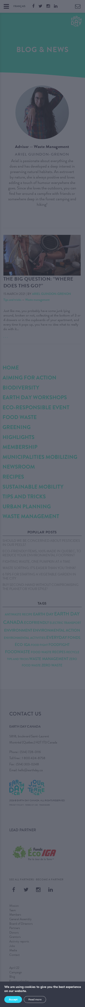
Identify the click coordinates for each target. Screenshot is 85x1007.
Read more (34, 999)
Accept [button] (13, 999)
